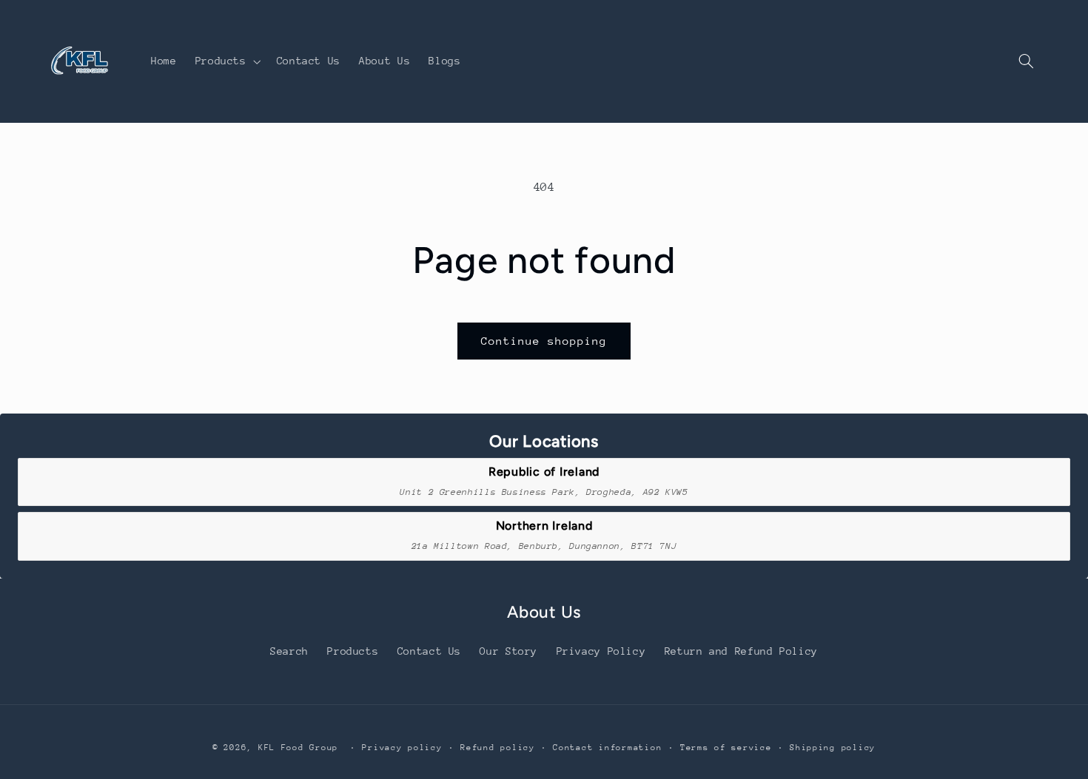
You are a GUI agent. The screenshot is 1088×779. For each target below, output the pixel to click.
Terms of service (726, 747)
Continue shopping (544, 340)
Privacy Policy (601, 651)
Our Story (508, 651)
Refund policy (497, 747)
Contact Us (429, 651)
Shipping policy (833, 747)
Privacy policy (402, 747)
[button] (226, 61)
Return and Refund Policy (741, 651)
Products (352, 651)
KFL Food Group (298, 747)
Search (289, 651)
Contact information (607, 747)
